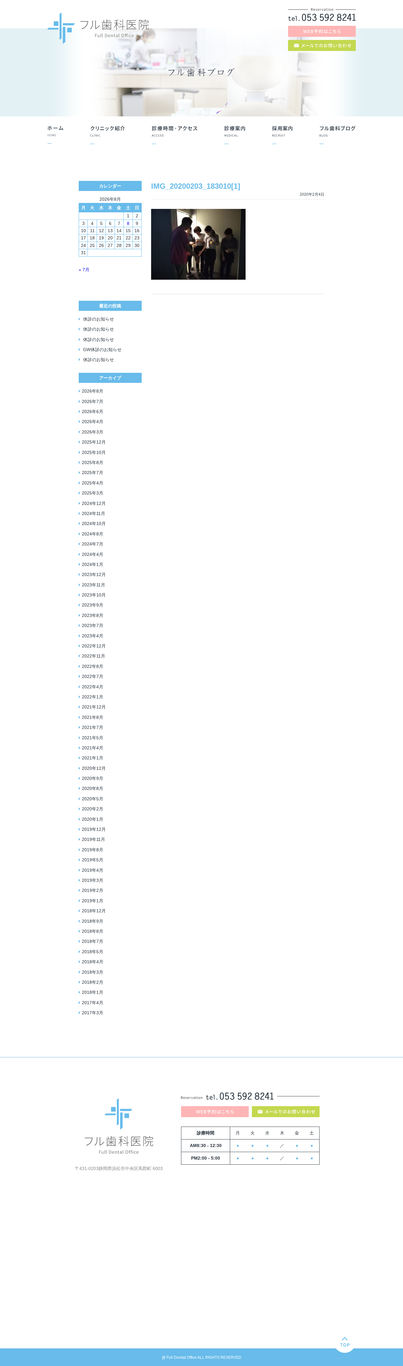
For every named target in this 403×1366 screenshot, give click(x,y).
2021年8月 (92, 717)
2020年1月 (92, 819)
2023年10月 (94, 594)
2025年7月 (92, 472)
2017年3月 (92, 1012)
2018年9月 (92, 921)
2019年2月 (92, 890)
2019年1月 (92, 900)
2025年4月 (92, 482)
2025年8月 (92, 462)
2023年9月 (92, 604)
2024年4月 (92, 554)
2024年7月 (92, 543)
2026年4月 (92, 421)
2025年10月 (94, 452)
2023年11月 (93, 584)
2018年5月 (92, 951)
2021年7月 (92, 727)
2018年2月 (92, 982)
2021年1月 (92, 757)
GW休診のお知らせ (102, 349)
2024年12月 (94, 503)
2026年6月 (92, 411)
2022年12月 (94, 645)
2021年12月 (94, 706)
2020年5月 (92, 798)
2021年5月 (92, 737)
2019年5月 (92, 859)
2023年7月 (92, 625)
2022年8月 (92, 666)
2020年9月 (92, 778)
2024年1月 (92, 564)
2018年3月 (92, 972)
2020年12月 (94, 768)
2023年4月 (92, 635)
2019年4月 (92, 870)
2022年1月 (92, 696)
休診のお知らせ (98, 319)
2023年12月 (94, 574)
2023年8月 (92, 615)
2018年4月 (92, 961)
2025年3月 (92, 492)
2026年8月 (92, 391)
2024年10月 (94, 523)
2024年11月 (93, 513)
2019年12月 (94, 829)
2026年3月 (92, 431)
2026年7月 (92, 401)
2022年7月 (92, 676)
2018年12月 (94, 910)
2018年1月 (92, 992)
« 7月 (84, 269)
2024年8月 (92, 533)
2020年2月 (92, 808)
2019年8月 (92, 849)
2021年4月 (92, 747)
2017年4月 (92, 1002)
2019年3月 (92, 880)
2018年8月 (92, 931)
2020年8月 (92, 788)
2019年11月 (93, 839)
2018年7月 (92, 941)
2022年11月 (93, 655)
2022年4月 (92, 686)
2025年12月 (94, 442)
